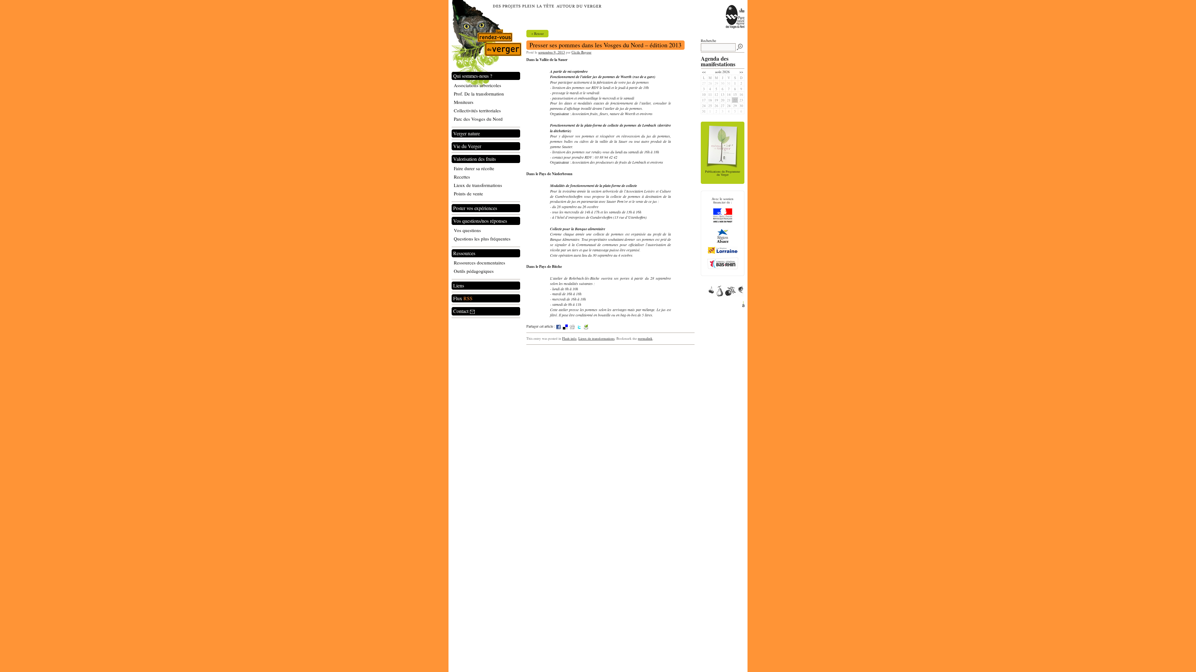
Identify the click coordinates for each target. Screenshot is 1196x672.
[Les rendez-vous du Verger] (486, 44)
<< (704, 71)
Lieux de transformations (596, 338)
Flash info (569, 338)
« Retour (537, 33)
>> (741, 71)
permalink (645, 338)
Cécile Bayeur (581, 52)
